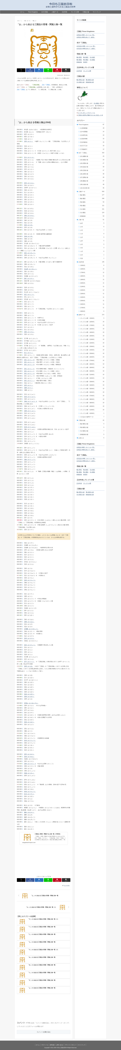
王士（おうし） (28, 352)
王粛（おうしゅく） (30, 411)
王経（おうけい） (29, 278)
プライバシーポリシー (70, 1045)
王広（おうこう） (29, 294)
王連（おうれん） (29, 756)
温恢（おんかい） (29, 812)
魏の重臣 (79, 59)
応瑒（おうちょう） (30, 791)
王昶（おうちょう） (30, 580)
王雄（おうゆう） (29, 722)
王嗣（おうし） (28, 387)
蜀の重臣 (85, 59)
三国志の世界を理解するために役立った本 (90, 115)
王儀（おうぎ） (28, 236)
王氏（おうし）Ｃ (29, 362)
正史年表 (79, 71)
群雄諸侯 (79, 62)
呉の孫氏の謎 (80, 82)
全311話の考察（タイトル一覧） (86, 46)
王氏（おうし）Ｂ (29, 360)
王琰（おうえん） (29, 183)
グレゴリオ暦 (87, 71)
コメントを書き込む (44, 1032)
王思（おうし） (28, 385)
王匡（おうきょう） (30, 253)
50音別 (85, 62)
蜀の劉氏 (85, 57)
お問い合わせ (59, 1045)
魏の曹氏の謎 (80, 80)
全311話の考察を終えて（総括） (86, 48)
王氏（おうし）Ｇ (29, 373)
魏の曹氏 (79, 57)
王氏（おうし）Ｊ (29, 380)
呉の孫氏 (92, 57)
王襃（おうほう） (29, 696)
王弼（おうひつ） (29, 638)
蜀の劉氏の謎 (90, 80)
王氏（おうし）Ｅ (29, 368)
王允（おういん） (29, 157)
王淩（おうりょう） (30, 740)
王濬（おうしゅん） (30, 427)
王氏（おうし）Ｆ (29, 371)
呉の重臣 (92, 59)
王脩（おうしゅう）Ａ (30, 401)
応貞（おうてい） (29, 794)
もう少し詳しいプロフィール (86, 113)
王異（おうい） (28, 141)
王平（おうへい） (29, 661)
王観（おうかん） (29, 215)
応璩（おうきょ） (29, 773)
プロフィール (44, 1045)
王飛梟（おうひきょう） (31, 629)
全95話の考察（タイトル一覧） (86, 35)
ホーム (38, 1045)
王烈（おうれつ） (29, 754)
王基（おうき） (28, 225)
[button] (66, 70)
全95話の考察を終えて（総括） (86, 37)
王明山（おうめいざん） (31, 703)
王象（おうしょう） (30, 459)
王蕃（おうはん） (29, 621)
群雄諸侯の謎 (90, 82)
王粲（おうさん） (29, 332)
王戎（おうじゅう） (30, 396)
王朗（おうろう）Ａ (30, 763)
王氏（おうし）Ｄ (29, 364)
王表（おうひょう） (30, 645)
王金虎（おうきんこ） (30, 269)
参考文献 (52, 1045)
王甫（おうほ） (28, 666)
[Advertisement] (43, 104)
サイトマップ (81, 1045)
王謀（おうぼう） (29, 694)
